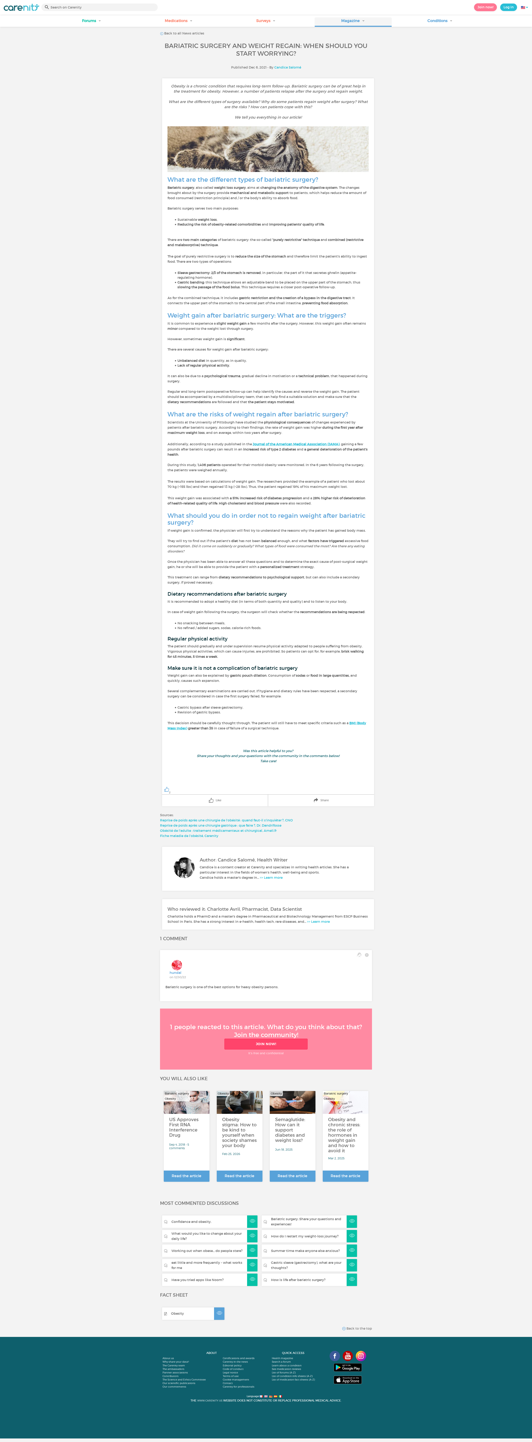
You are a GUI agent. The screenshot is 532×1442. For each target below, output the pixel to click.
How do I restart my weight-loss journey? (305, 1236)
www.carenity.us (209, 1400)
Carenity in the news (235, 1361)
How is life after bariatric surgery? (298, 1280)
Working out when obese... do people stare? (207, 1251)
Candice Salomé (287, 67)
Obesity (177, 1313)
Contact (228, 1383)
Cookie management (236, 1379)
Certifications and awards (239, 1358)
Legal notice (230, 1372)
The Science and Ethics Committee (184, 1379)
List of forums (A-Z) (284, 1372)
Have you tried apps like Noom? (197, 1280)
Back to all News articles (183, 33)
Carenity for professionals (238, 1386)
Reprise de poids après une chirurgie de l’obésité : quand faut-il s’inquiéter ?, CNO (226, 820)
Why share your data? (176, 1361)
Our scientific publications (179, 1383)
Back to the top (359, 1328)
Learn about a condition (287, 1365)
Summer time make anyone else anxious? (305, 1251)
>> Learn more (271, 877)
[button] (91, 22)
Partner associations (175, 1372)
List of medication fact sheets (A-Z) (293, 1379)
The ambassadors (173, 1369)
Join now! (485, 7)
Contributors (171, 1376)
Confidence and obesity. (191, 1222)
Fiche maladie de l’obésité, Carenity (189, 836)
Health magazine (282, 1358)
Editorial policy (232, 1365)
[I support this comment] (359, 955)
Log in (509, 7)
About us (168, 1358)
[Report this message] (367, 955)
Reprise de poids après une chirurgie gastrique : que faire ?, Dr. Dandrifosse (220, 825)
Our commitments (174, 1386)
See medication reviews (286, 1369)
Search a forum (281, 1361)
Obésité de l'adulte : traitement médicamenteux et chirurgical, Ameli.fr (218, 830)
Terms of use (231, 1376)
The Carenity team (174, 1365)
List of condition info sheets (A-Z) (292, 1376)
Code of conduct (233, 1369)
